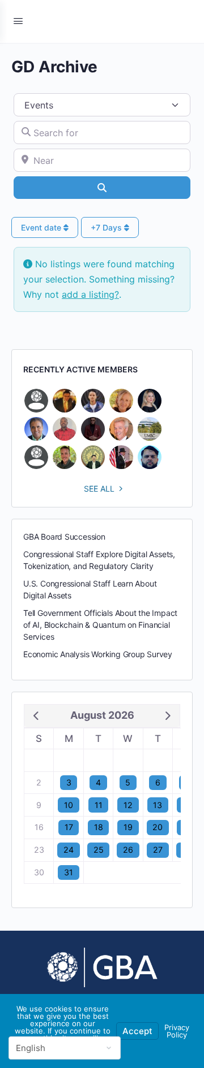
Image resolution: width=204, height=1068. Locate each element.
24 (68, 849)
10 (68, 805)
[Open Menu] (18, 20)
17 (69, 827)
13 (157, 805)
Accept (137, 1031)
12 (128, 805)
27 (158, 849)
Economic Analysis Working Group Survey (97, 654)
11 (99, 805)
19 (128, 827)
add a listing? (90, 294)
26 (128, 849)
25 (99, 849)
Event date (42, 227)
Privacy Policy (176, 1031)
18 (98, 827)
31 (68, 872)
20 (157, 827)
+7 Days (107, 227)
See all (99, 488)
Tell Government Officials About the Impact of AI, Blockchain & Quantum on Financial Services (100, 624)
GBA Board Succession (64, 536)
